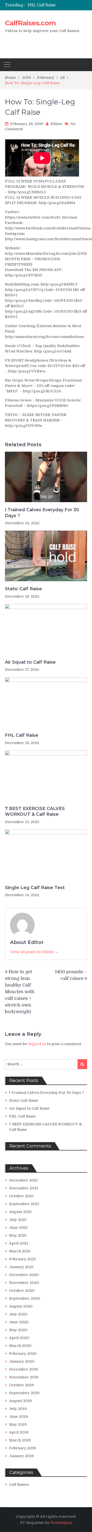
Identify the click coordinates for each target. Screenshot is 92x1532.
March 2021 (20, 1251)
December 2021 (23, 1180)
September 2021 (24, 1204)
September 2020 (24, 1298)
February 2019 (22, 1448)
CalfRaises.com (30, 23)
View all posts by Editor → (34, 952)
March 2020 (20, 1345)
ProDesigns (61, 1522)
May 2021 (17, 1235)
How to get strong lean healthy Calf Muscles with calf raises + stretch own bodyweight (19, 991)
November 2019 (24, 1377)
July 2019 (18, 1408)
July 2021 (17, 1219)
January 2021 (21, 1267)
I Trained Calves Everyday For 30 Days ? (42, 512)
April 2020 (19, 1338)
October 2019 (21, 1385)
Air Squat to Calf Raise (30, 662)
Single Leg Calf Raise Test (35, 887)
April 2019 (18, 1432)
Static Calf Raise (23, 588)
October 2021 (21, 1196)
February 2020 (23, 1353)
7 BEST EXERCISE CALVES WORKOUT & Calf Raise (35, 811)
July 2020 (18, 1314)
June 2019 (18, 1416)
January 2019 (21, 1456)
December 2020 (24, 1275)
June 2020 (18, 1322)
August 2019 (20, 1401)
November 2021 (23, 1188)
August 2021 (20, 1212)
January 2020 (21, 1361)
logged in (37, 1044)
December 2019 (23, 1369)
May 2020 (18, 1330)
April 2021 (18, 1243)
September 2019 (24, 1393)
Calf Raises (19, 1484)
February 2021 (22, 1259)
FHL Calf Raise (42, 5)
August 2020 (20, 1306)
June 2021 (18, 1227)
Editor (56, 124)
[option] (57, 5)
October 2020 (21, 1290)
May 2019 (18, 1424)
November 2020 (24, 1282)
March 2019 (20, 1440)
